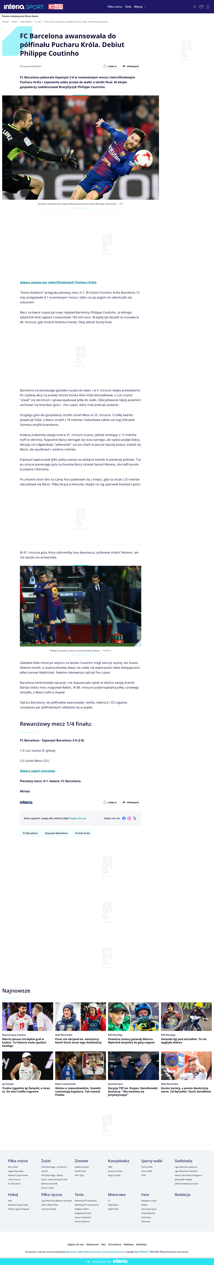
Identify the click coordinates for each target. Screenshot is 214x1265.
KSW (143, 1175)
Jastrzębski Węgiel (183, 1179)
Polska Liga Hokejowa (18, 1208)
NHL (10, 1200)
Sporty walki (152, 1160)
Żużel (45, 1160)
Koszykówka (118, 1160)
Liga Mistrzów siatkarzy (186, 1166)
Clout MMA (146, 1171)
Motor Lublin (47, 1187)
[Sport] (35, 6)
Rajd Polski (113, 1208)
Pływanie (145, 1221)
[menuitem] (114, 7)
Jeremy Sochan (115, 1171)
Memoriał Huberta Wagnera (188, 1175)
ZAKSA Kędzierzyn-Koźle (186, 1183)
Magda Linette (82, 1208)
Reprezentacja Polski (18, 1204)
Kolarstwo (146, 1217)
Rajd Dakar (113, 1204)
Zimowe (81, 1160)
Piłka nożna (26, 22)
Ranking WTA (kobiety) (86, 1200)
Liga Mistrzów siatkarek (186, 1171)
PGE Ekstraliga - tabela (52, 1175)
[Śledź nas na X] (134, 818)
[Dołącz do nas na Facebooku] (124, 818)
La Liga (38, 22)
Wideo (144, 1204)
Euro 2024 (13, 1166)
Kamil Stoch (80, 1171)
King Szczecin (114, 1175)
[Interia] (14, 6)
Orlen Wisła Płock (49, 1204)
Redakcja (182, 1194)
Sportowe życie (148, 1208)
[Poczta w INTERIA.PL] (201, 7)
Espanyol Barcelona (56, 833)
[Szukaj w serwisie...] (194, 7)
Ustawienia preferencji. (113, 1251)
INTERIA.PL (143, 1251)
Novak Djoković (82, 1221)
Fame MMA (146, 1166)
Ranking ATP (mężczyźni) (87, 1204)
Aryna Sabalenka (83, 1217)
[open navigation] (208, 7)
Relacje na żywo (148, 1200)
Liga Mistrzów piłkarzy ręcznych (56, 1200)
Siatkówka (183, 1160)
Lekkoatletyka (148, 1213)
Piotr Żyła (79, 1175)
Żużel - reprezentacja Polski (54, 1179)
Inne (145, 1194)
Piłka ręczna (51, 1194)
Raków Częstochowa (18, 1175)
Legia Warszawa (15, 1171)
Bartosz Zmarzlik (49, 1183)
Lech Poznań (14, 1179)
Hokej (13, 1194)
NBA (110, 1166)
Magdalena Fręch (83, 1213)
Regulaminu (71, 1251)
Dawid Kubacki (82, 1166)
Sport (14, 22)
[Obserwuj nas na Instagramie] (129, 818)
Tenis (79, 1194)
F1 (109, 1200)
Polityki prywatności (91, 1251)
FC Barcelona (30, 833)
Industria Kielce (48, 1208)
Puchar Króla (82, 833)
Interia (5, 22)
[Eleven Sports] (55, 6)
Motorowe (117, 1194)
